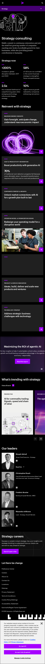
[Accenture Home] (22, 2)
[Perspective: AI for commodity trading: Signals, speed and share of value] (17, 412)
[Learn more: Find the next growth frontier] (22, 198)
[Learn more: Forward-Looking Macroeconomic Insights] (22, 132)
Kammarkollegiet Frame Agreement (14, 607)
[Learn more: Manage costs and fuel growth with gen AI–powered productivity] (22, 169)
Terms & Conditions (8, 596)
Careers (4, 572)
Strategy (5, 9)
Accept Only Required (22, 652)
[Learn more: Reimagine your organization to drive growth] (22, 232)
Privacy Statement (8, 592)
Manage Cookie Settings (22, 658)
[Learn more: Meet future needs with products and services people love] (22, 290)
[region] (22, 642)
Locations (5, 584)
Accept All (22, 646)
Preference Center (8, 569)
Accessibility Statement (10, 603)
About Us (5, 576)
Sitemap (5, 588)
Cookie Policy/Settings (9, 600)
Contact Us (5, 580)
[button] (22, 361)
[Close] (41, 623)
